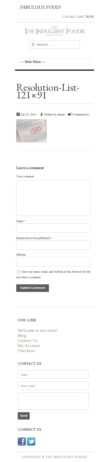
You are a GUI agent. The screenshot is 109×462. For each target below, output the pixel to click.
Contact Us (28, 340)
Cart (80, 17)
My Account (29, 345)
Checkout (26, 350)
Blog (22, 335)
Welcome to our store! (38, 330)
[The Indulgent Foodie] (54, 33)
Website (21, 254)
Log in (68, 17)
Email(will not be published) (33, 238)
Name (19, 221)
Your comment (25, 176)
